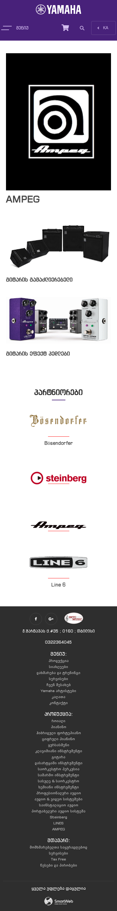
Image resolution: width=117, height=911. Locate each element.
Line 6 (58, 585)
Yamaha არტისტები (58, 690)
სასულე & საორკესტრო (58, 781)
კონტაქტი (58, 702)
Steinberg (58, 817)
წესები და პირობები (58, 865)
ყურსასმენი (58, 745)
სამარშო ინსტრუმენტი (58, 775)
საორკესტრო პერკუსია (59, 769)
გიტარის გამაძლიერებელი (39, 279)
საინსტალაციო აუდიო (58, 805)
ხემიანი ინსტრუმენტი (58, 787)
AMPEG (58, 829)
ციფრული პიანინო (58, 739)
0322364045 (58, 642)
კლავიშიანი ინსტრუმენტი (58, 751)
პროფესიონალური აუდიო (58, 793)
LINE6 (58, 823)
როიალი (58, 721)
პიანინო (58, 727)
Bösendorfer (58, 443)
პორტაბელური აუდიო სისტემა (59, 811)
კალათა (58, 696)
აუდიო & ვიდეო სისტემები (58, 799)
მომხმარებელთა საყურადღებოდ (58, 847)
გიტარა (58, 757)
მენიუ (22, 28)
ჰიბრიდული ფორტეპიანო (58, 733)
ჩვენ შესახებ (58, 684)
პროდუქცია (59, 660)
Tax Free (58, 859)
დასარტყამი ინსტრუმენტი (58, 763)
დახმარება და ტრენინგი (58, 672)
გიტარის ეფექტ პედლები (38, 353)
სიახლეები (58, 666)
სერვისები (58, 678)
